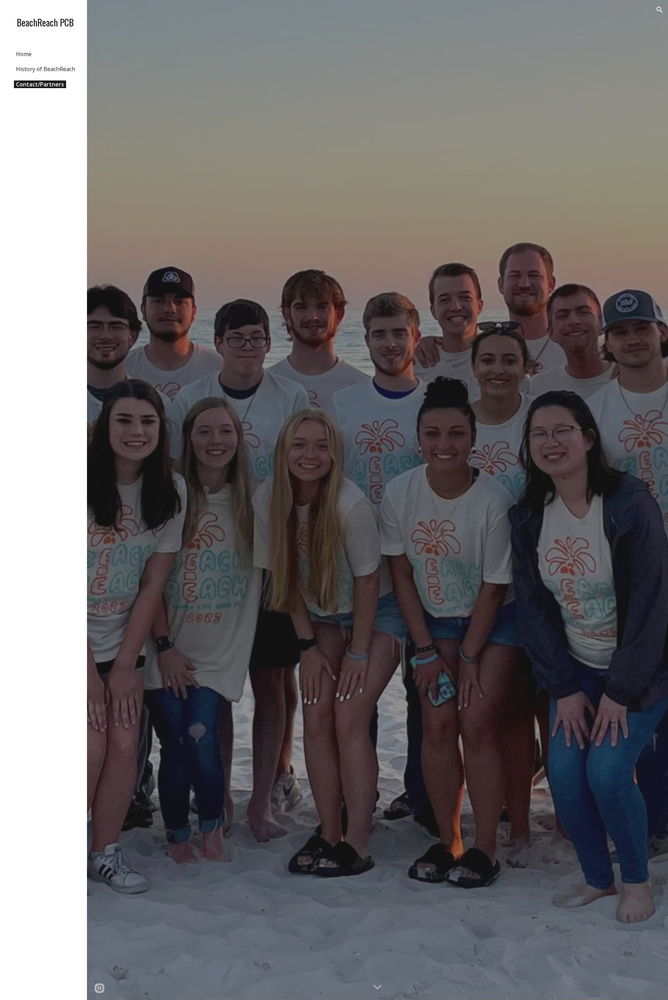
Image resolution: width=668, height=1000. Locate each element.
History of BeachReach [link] (45, 69)
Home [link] (24, 54)
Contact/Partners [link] (40, 84)
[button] (659, 9)
